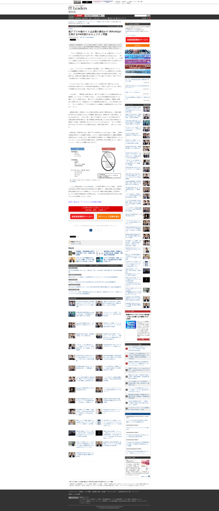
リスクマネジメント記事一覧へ (114, 26)
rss (74, 12)
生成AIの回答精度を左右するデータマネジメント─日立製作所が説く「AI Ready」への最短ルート (85, 400)
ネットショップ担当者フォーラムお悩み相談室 (107, 501)
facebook (72, 12)
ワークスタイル (103, 18)
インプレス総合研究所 (117, 499)
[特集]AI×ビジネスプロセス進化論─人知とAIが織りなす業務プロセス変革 (137, 317)
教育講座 (129, 3)
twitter (69, 12)
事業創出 (86, 18)
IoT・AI (134, 1)
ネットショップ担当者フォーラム (87, 501)
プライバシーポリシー (112, 491)
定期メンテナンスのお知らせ (133, 92)
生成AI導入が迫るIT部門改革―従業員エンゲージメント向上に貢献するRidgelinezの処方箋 (112, 443)
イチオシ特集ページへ (142, 339)
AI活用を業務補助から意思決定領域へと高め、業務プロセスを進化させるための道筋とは (112, 357)
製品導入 (108, 2)
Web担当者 (118, 1)
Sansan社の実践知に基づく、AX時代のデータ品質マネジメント (134, 135)
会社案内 (104, 491)
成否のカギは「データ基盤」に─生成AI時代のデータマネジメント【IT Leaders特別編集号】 (93, 277)
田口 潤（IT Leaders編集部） (87, 37)
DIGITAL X (134, 501)
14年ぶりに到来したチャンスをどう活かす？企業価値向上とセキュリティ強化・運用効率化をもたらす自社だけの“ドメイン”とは (133, 291)
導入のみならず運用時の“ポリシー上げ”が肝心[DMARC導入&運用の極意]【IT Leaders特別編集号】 (95, 287)
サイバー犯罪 (78, 243)
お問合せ (70, 494)
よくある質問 (77, 494)
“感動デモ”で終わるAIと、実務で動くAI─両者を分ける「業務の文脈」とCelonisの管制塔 (112, 303)
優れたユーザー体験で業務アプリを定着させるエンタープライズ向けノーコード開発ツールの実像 (85, 422)
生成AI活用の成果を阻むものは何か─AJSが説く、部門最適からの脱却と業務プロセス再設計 (85, 314)
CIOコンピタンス (121, 18)
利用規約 (81, 491)
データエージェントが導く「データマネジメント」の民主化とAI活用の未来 (112, 314)
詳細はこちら (144, 476)
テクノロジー (89, 15)
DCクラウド (97, 2)
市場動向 (99, 21)
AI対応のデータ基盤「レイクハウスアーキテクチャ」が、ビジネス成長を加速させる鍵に (112, 324)
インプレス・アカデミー (85, 503)
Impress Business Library (132, 31)
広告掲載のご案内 (96, 491)
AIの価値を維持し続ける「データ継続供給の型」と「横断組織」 (133, 189)
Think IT (99, 499)
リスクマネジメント (90, 21)
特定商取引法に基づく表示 (125, 491)
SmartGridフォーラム (136, 499)
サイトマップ (135, 491)
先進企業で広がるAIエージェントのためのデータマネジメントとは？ (112, 411)
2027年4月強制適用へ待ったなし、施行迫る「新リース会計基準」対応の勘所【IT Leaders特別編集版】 (95, 271)
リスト (77, 39)
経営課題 (79, 15)
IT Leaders (77, 8)
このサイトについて (73, 491)
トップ (71, 17)
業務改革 (79, 18)
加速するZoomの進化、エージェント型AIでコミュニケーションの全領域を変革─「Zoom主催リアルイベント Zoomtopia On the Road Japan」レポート (112, 435)
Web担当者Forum (107, 499)
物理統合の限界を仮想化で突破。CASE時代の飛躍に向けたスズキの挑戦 (112, 400)
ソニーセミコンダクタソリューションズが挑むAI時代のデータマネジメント (112, 389)
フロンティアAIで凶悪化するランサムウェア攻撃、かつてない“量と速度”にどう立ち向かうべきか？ (85, 259)
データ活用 (93, 18)
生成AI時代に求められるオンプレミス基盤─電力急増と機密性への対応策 (85, 454)
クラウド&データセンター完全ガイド (88, 499)
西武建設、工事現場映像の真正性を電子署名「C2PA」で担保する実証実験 (85, 253)
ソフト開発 (129, 1)
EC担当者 (124, 1)
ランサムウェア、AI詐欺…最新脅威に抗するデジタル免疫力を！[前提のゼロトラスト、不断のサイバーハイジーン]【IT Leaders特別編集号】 (95, 292)
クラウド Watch (127, 499)
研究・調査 (140, 1)
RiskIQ (90, 186)
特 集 (99, 15)
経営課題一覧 (81, 21)
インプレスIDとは (131, 35)
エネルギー (118, 3)
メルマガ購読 (88, 491)
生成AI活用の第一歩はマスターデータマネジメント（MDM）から (134, 169)
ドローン (123, 3)
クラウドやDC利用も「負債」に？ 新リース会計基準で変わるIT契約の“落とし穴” (113, 259)
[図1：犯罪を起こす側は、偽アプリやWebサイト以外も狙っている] (95, 178)
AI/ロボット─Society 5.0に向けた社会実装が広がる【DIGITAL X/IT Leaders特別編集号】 (92, 282)
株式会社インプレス (84, 497)
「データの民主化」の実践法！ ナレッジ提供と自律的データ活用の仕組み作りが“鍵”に (112, 368)
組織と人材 (112, 18)
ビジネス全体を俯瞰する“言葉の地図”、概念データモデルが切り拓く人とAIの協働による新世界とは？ (85, 378)
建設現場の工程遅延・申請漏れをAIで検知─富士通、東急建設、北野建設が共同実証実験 (113, 253)
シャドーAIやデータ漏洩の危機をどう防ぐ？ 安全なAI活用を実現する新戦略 (112, 378)
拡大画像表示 (73, 181)
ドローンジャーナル (142, 501)
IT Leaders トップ (72, 21)
